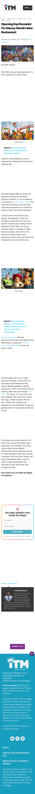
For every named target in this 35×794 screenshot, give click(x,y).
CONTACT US (9, 753)
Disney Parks (21, 18)
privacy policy (8, 772)
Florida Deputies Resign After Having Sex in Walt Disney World (15, 150)
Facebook (17, 738)
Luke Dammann (20, 590)
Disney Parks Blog (21, 202)
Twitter (23, 738)
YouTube (12, 738)
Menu (27, 7)
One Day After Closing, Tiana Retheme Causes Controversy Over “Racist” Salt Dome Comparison (15, 326)
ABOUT (6, 747)
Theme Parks (11, 18)
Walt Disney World (10, 583)
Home (3, 18)
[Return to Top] (32, 653)
